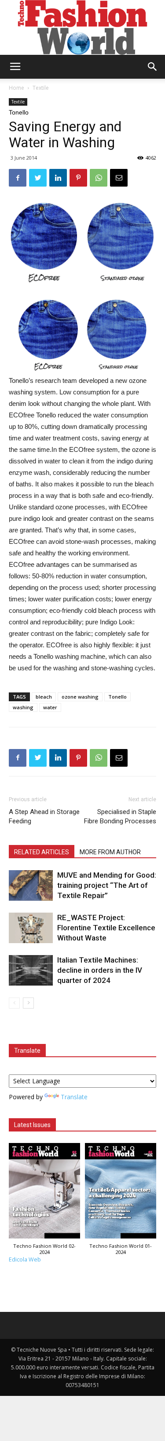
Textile (41, 88)
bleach (44, 696)
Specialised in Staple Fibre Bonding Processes (120, 816)
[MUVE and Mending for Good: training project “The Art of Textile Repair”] (31, 885)
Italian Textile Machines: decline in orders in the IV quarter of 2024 (99, 970)
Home (16, 88)
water (50, 707)
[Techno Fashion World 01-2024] (121, 1193)
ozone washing (80, 696)
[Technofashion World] (82, 27)
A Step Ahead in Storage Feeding (44, 816)
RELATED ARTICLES (41, 852)
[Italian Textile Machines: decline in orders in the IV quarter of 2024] (31, 970)
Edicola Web (25, 1259)
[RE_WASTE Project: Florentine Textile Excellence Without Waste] (31, 928)
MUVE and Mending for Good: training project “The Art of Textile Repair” (106, 885)
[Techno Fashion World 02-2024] (45, 1193)
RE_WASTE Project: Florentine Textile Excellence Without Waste (106, 927)
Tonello (117, 696)
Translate (74, 1097)
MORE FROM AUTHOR (110, 852)
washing (23, 707)
